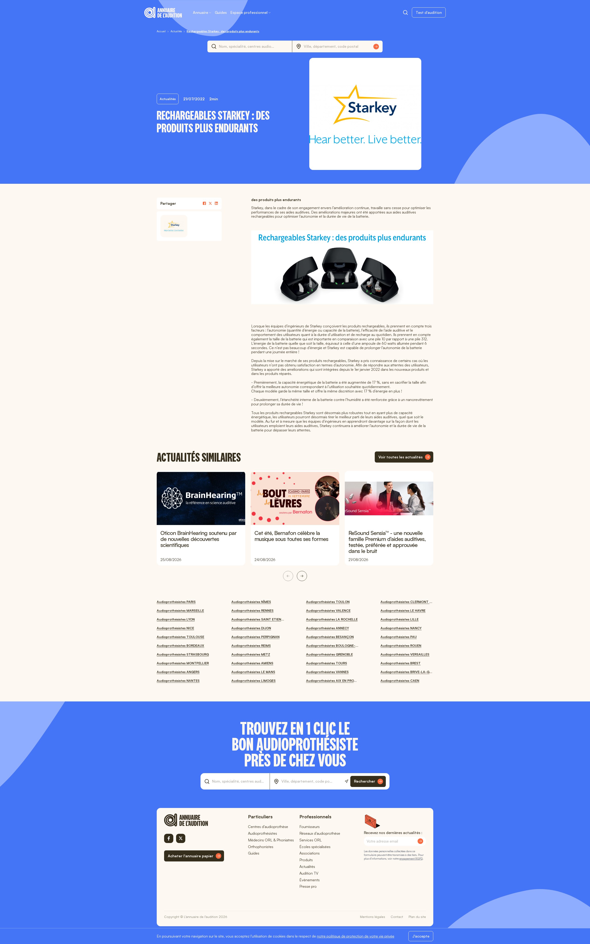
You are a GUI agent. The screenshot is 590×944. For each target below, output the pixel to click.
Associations (309, 853)
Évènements (309, 880)
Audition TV (308, 873)
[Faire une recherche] (405, 12)
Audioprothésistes (262, 833)
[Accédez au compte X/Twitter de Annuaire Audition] (180, 838)
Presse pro (308, 886)
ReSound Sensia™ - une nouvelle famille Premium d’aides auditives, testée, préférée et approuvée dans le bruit (387, 541)
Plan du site (417, 917)
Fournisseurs (309, 826)
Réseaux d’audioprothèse (319, 833)
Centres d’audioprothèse (268, 826)
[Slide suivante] (302, 576)
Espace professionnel (249, 12)
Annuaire (200, 12)
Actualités (307, 866)
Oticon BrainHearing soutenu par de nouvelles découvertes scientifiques (198, 538)
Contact (397, 917)
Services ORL (310, 840)
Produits (306, 860)
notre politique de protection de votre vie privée (355, 936)
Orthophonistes (260, 846)
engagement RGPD (410, 858)
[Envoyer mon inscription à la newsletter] (420, 841)
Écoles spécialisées (314, 846)
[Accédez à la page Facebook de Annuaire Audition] (168, 838)
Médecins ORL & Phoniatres (271, 840)
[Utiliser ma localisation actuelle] (346, 781)
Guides (221, 12)
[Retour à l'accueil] (194, 819)
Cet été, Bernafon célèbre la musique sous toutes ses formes (291, 535)
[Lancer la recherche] (376, 46)
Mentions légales (372, 917)
